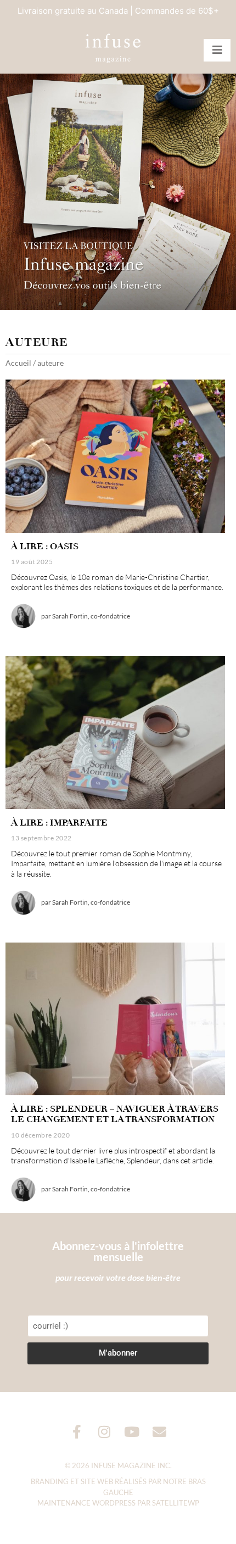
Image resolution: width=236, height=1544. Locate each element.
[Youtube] (132, 1432)
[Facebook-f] (77, 1432)
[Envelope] (159, 1432)
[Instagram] (104, 1432)
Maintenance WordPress (86, 1502)
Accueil (18, 362)
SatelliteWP (175, 1502)
